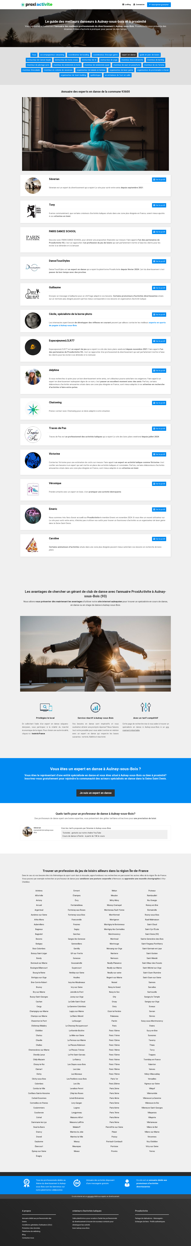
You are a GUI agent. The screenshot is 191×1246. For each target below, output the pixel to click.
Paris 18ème (114, 1069)
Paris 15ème (114, 1055)
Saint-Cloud (152, 924)
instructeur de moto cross (66, 60)
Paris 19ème (114, 1074)
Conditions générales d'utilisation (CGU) (37, 1225)
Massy (77, 1142)
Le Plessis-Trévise (76, 1050)
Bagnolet (39, 934)
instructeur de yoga (109, 60)
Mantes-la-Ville (76, 1137)
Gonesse (76, 958)
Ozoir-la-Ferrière (114, 1011)
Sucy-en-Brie (152, 1031)
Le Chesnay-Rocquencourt (77, 1026)
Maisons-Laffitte (77, 1122)
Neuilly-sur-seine (114, 973)
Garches (76, 934)
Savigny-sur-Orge (152, 1002)
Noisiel (114, 982)
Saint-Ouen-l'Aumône (152, 973)
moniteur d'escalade (31, 70)
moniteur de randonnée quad (97, 65)
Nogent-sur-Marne (114, 977)
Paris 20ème (114, 1084)
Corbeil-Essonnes (39, 1098)
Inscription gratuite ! (160, 5)
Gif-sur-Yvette (77, 953)
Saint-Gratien (152, 953)
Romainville (152, 910)
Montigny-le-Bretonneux (114, 924)
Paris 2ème (114, 1088)
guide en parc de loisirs (149, 55)
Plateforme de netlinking (31, 1231)
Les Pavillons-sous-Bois (77, 1079)
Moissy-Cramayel (114, 905)
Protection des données (31, 1228)
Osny (114, 1006)
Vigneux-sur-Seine (152, 1084)
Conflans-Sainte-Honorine (39, 1093)
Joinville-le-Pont (76, 992)
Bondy (39, 958)
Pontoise (114, 1146)
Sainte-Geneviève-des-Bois (152, 939)
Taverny (152, 1040)
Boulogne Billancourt (39, 968)
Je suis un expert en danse (95, 792)
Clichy (39, 1074)
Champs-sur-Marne (39, 1016)
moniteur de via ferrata (154, 65)
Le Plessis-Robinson (76, 1045)
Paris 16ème (114, 1060)
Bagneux (39, 929)
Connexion (139, 4)
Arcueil (39, 905)
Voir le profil (160, 180)
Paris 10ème (114, 1031)
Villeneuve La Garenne (152, 1098)
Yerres (152, 1151)
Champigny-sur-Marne (39, 1011)
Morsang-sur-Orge (114, 949)
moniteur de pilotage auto (38, 65)
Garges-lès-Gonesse (76, 939)
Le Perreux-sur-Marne (77, 1040)
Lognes (77, 1108)
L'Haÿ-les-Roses (76, 1093)
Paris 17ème (114, 1064)
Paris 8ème (114, 1117)
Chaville (39, 1040)
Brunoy (39, 987)
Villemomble (152, 1093)
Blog (24, 1235)
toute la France (38, 734)
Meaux (77, 1151)
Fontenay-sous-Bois (76, 915)
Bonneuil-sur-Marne (39, 963)
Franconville (77, 920)
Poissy (114, 1137)
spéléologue (95, 75)
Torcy (152, 1050)
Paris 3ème (114, 1093)
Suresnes (152, 1035)
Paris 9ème (114, 1122)
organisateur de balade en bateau (91, 70)
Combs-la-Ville (39, 1088)
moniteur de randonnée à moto (67, 65)
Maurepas (77, 1146)
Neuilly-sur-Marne (114, 968)
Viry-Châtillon (152, 1142)
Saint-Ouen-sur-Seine (152, 977)
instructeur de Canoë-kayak (39, 60)
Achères (38, 891)
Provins (114, 1151)
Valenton (152, 1064)
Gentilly (77, 949)
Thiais (152, 1045)
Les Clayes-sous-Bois (77, 1064)
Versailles (152, 1079)
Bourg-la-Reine (39, 973)
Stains (152, 1026)
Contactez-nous (28, 1238)
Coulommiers (39, 1108)
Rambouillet (152, 895)
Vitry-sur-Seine (152, 1146)
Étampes (77, 895)
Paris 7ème (114, 1113)
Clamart (39, 1069)
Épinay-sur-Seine (39, 1151)
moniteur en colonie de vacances (58, 70)
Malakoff (76, 1127)
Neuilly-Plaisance (114, 963)
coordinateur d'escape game (105, 55)
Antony (39, 900)
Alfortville (39, 895)
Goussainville (76, 963)
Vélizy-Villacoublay (152, 1074)
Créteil (39, 1117)
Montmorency (114, 934)
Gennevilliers (76, 944)
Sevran (152, 1011)
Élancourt (39, 1146)
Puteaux (152, 891)
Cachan (39, 1002)
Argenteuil (39, 910)
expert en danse (129, 55)
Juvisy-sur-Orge (76, 997)
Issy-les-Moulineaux (76, 982)
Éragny (39, 1156)
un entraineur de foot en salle (117, 75)
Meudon (114, 895)
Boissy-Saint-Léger (39, 953)
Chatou (39, 1035)
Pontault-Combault (114, 1142)
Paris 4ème (114, 1098)
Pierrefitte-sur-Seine (114, 1127)
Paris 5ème (114, 1103)
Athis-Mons (39, 920)
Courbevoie (39, 1113)
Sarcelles (152, 987)
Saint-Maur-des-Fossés (152, 963)
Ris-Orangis (152, 900)
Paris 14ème (114, 1050)
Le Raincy (77, 1060)
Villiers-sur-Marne (152, 1132)
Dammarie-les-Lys (39, 1122)
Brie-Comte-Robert (39, 982)
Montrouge (114, 944)
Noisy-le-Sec (114, 992)
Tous (34, 55)
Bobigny (39, 944)
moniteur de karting (155, 60)
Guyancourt (77, 968)
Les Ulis (77, 1084)
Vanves (152, 1069)
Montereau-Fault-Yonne (114, 910)
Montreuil (114, 939)
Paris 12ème (114, 1040)
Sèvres (152, 1016)
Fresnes (76, 924)
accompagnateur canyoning (52, 55)
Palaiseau (114, 1016)
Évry (76, 900)
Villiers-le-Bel (152, 1127)
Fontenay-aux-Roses (76, 910)
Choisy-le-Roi (39, 1064)
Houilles (76, 977)
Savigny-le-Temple (152, 997)
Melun (114, 891)
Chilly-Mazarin (39, 1060)
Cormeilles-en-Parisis (39, 1103)
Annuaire (25, 1218)
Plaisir (114, 1132)
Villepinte (152, 1117)
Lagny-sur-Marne (77, 1011)
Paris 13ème (114, 1045)
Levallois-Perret (76, 1088)
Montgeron (114, 920)
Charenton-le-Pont (39, 1021)
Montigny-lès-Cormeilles (114, 929)
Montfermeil (114, 915)
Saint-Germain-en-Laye (152, 949)
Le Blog (127, 4)
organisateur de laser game (121, 70)
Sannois (152, 982)
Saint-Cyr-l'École (152, 929)
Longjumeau (77, 1113)
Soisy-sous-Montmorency (152, 1021)
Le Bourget (76, 1021)
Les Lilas (76, 1069)
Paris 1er (114, 1079)
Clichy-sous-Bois (39, 1079)
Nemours (114, 958)
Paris (114, 1026)
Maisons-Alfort (76, 1117)
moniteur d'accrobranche (132, 60)
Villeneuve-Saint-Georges (152, 1108)
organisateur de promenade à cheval (153, 70)
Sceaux (152, 1006)
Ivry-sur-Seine (77, 987)
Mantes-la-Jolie (76, 1132)
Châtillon (39, 1031)
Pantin (114, 1021)
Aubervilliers (39, 924)
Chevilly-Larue (39, 1055)
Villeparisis (152, 1113)
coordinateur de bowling (78, 55)
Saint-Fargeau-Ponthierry (152, 944)
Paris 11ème (114, 1035)
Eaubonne (39, 1142)
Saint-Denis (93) (152, 934)
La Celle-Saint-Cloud (76, 1002)
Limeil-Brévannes (77, 1098)
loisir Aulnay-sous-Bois (81, 1228)
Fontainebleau (77, 905)
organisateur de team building (73, 75)
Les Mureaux (76, 1074)
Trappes (152, 1055)
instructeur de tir (89, 60)
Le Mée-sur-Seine (76, 1035)
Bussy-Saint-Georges (39, 997)
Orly (114, 997)
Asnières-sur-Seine (39, 915)
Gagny (76, 929)
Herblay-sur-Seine (76, 973)
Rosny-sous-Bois (152, 915)
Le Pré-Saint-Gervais (76, 1055)
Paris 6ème (114, 1108)
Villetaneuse (152, 1122)
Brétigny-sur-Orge (39, 977)
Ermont (77, 891)
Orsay (114, 1002)
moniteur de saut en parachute (126, 65)
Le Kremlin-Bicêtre (76, 1031)
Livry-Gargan (76, 1103)
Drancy (39, 1132)
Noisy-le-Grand (114, 987)
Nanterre (114, 953)
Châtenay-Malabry (39, 1026)
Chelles (39, 1045)
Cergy (39, 1006)
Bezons (39, 939)
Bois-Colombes (39, 949)
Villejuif (152, 1088)
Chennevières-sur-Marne (39, 1050)
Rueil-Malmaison (152, 920)
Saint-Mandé (152, 958)
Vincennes (152, 1137)
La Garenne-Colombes (76, 1006)
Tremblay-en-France (152, 1060)
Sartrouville (152, 992)
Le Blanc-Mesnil (76, 1016)
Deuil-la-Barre (39, 1127)
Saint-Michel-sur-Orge (152, 968)
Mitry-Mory (114, 900)
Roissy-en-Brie (152, 905)
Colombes (39, 1084)
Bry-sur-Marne (39, 992)
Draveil (39, 1137)
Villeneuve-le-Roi (152, 1103)
